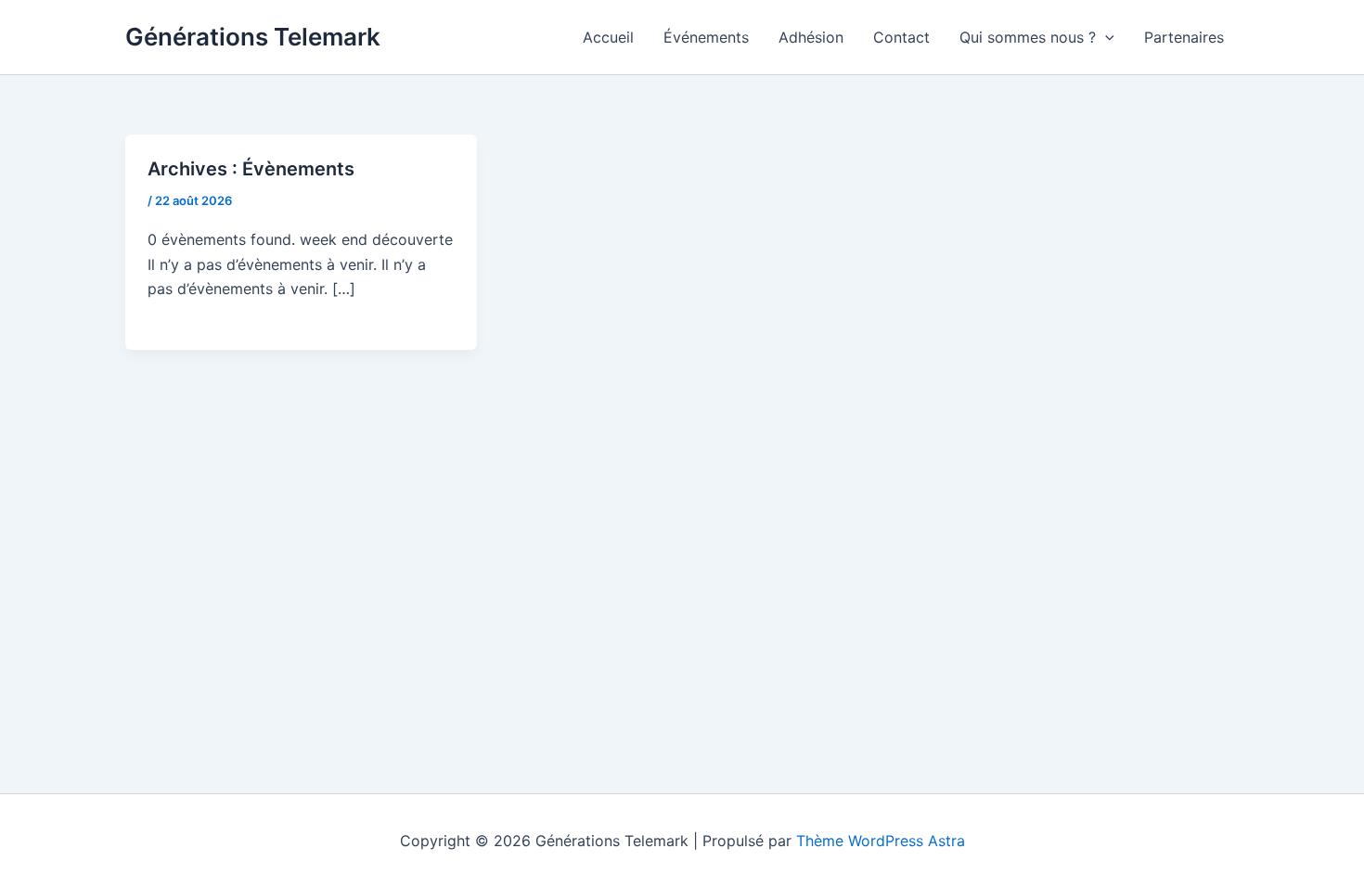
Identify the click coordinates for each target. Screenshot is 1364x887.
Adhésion (811, 37)
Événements (706, 37)
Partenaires (1184, 37)
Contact (901, 37)
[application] (1105, 37)
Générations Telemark (252, 36)
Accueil (608, 37)
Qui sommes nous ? (1027, 37)
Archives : (251, 169)
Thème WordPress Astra (880, 840)
